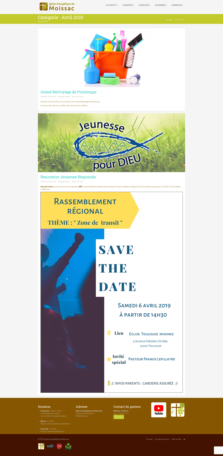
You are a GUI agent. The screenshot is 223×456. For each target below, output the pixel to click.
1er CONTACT (111, 5)
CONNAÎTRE (128, 5)
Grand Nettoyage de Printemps (69, 91)
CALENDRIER (160, 5)
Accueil (169, 20)
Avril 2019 (79, 97)
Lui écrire (118, 417)
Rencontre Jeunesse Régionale (68, 176)
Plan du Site (176, 439)
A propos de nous (162, 439)
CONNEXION (176, 5)
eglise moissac (65, 97)
